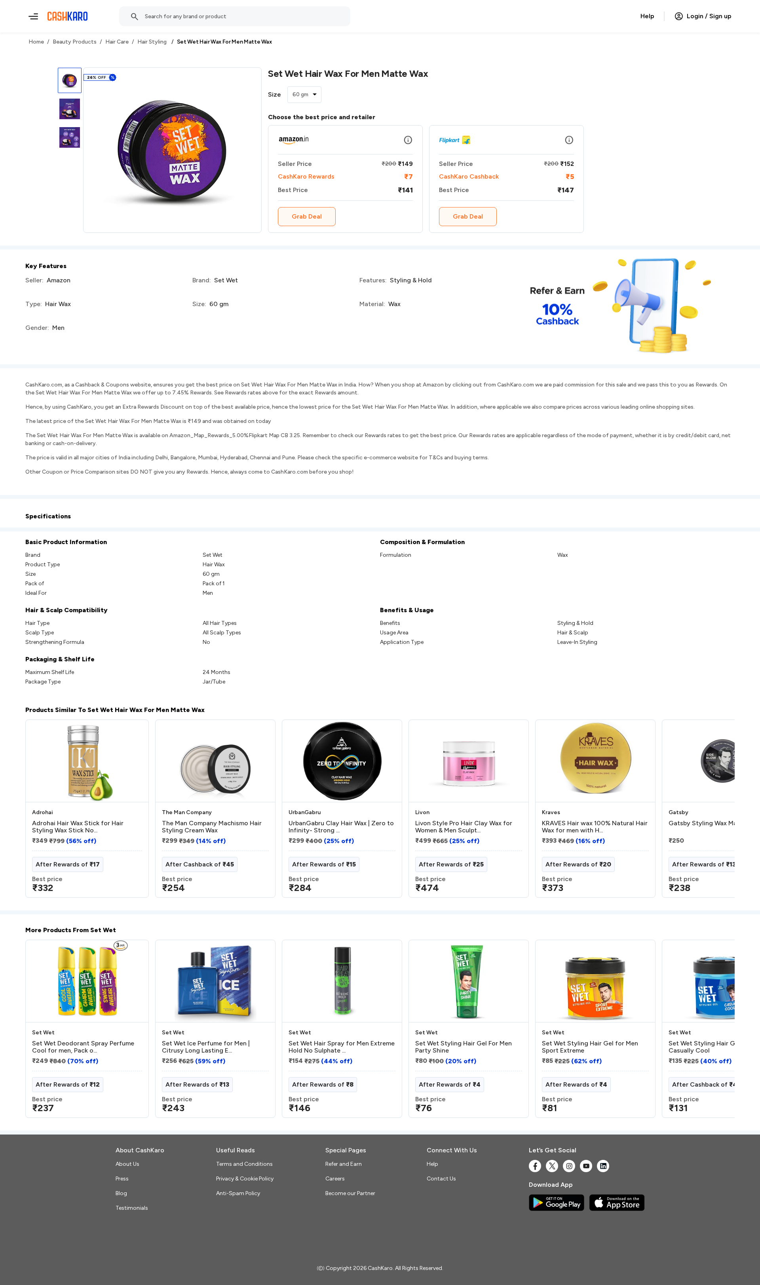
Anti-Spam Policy (238, 1193)
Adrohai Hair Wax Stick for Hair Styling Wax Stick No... (78, 827)
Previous (41, 812)
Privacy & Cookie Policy (245, 1178)
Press (122, 1178)
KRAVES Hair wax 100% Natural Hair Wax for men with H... (595, 827)
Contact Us (441, 1178)
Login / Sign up (709, 16)
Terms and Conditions (244, 1164)
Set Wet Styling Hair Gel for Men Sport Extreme (590, 1047)
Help (647, 16)
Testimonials (132, 1208)
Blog (121, 1193)
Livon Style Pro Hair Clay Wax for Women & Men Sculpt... (463, 827)
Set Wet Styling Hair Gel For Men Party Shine (463, 1047)
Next (712, 812)
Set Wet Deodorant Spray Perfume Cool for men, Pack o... (83, 1047)
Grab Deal (307, 216)
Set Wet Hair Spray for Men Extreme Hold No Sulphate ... (342, 1047)
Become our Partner (350, 1193)
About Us (127, 1164)
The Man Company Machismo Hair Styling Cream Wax (212, 827)
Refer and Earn (343, 1164)
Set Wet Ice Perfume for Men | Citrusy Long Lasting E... (206, 1047)
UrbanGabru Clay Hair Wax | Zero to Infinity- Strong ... (341, 827)
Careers (335, 1178)
